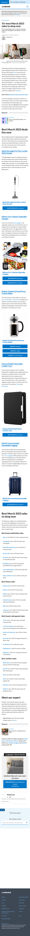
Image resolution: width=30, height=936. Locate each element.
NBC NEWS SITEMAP (23, 897)
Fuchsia (18, 384)
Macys (5, 537)
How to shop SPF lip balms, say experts (17, 120)
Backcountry (6, 662)
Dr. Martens (6, 644)
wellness (16, 741)
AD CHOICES (22, 900)
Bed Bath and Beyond (9, 547)
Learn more (17, 14)
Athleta (5, 590)
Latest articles (5, 801)
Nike (4, 606)
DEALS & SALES (22, 905)
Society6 (5, 557)
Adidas (5, 594)
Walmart (5, 689)
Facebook (10, 743)
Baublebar (6, 652)
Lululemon (6, 610)
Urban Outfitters (8, 575)
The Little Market (8, 626)
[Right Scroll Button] (29, 2)
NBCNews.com (5, 923)
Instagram (16, 743)
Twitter (23, 743)
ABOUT (3, 897)
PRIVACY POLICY (5, 908)
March (15, 72)
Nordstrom (6, 586)
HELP (3, 903)
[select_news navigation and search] (27, 6)
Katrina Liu (11, 795)
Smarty (19, 90)
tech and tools (9, 741)
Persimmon (5, 386)
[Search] (27, 822)
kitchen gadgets (17, 223)
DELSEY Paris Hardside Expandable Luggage (10, 444)
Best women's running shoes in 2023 (17, 731)
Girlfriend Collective (9, 632)
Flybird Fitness (7, 600)
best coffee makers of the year (10, 299)
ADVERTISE (21, 903)
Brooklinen (6, 563)
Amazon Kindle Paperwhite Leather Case (12, 365)
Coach (5, 620)
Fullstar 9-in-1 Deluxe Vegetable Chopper (14, 218)
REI (4, 675)
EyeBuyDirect (7, 648)
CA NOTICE (4, 915)
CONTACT (4, 900)
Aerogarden (6, 541)
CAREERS (4, 905)
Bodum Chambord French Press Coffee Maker (14, 292)
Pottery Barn (6, 553)
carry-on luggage (8, 455)
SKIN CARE (21, 908)
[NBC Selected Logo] (6, 892)
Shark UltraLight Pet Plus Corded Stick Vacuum (14, 152)
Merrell (5, 668)
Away (4, 679)
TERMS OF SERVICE (6, 918)
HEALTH (21, 911)
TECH (20, 915)
